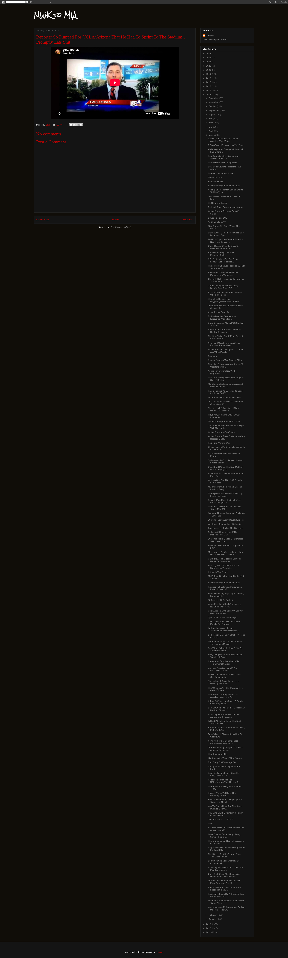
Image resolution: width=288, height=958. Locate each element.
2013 (209, 924)
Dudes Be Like (215, 177)
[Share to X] (76, 124)
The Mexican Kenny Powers (221, 173)
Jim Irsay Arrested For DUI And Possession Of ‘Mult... (222, 669)
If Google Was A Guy (218, 572)
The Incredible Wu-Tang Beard (222, 162)
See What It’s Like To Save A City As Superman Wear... (225, 649)
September (214, 110)
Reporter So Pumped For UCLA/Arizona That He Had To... (224, 781)
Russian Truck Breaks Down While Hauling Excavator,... (224, 330)
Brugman (212, 356)
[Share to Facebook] (78, 124)
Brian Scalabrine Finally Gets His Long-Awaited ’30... (223, 774)
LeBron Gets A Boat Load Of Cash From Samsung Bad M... (224, 881)
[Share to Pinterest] (81, 124)
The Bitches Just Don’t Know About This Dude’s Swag (224, 855)
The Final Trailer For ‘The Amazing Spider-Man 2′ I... (224, 507)
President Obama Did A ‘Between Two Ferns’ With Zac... (226, 895)
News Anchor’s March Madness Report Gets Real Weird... (223, 742)
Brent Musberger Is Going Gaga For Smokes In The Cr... (225, 800)
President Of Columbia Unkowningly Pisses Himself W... (225, 588)
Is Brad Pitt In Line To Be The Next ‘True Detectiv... (224, 722)
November (214, 102)
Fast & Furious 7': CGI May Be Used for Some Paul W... (225, 392)
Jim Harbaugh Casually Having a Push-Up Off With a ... (223, 682)
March (212, 135)
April (211, 131)
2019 (209, 74)
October (213, 106)
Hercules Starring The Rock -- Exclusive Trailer (222, 253)
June (211, 122)
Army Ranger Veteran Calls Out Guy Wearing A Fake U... (225, 655)
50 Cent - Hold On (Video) (220, 600)
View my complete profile (214, 39)
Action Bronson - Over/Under (222, 432)
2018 (209, 78)
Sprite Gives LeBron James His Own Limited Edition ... (225, 461)
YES (210, 823)
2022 (209, 61)
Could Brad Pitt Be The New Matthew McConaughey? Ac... (225, 468)
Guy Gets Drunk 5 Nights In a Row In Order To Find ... (225, 814)
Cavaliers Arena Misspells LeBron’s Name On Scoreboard (224, 560)
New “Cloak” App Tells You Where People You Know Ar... (224, 622)
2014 (209, 94)
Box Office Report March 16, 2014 (224, 582)
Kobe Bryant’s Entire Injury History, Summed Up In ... (224, 835)
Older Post (187, 219)
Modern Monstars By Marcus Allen (224, 397)
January (213, 919)
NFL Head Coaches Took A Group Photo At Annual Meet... (224, 344)
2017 (209, 82)
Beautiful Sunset (216, 181)
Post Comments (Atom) (121, 227)
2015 (209, 90)
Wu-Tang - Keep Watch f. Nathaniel (224, 524)
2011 (208, 932)
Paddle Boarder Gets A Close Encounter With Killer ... (222, 317)
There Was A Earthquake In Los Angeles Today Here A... (223, 695)
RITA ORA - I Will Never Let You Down (226, 145)
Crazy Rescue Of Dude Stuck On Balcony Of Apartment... (223, 247)
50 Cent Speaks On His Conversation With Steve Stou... (225, 540)
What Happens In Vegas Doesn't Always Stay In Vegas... (223, 715)
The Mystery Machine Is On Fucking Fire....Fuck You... (225, 494)
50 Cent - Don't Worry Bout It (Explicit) (226, 520)
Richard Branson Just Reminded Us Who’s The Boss (225, 293)
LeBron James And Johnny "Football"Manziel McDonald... (223, 629)
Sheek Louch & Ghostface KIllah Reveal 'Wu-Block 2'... (223, 409)
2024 (209, 53)
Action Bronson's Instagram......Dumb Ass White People (225, 350)
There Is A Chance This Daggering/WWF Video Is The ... (224, 300)
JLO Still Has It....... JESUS (220, 819)
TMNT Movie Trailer (217, 203)
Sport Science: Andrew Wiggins (223, 617)
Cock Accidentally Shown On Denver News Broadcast (225, 612)
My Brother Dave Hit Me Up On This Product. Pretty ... (225, 488)
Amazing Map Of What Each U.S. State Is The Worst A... (224, 566)
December (214, 98)
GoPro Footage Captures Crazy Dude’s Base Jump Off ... (223, 286)
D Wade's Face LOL (217, 218)
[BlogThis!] (73, 124)
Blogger (159, 952)
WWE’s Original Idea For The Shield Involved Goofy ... (225, 807)
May (211, 127)
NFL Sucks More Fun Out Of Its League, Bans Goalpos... (223, 260)
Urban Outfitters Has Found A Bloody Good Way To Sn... (225, 702)
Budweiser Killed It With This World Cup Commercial (224, 675)
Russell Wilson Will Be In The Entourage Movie (222, 794)
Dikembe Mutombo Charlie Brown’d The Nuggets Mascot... (225, 642)
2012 (209, 928)
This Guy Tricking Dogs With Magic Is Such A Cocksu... (225, 378)
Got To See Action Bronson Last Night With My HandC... (226, 426)
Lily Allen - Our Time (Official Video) (225, 758)
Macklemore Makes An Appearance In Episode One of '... (226, 385)
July (211, 118)
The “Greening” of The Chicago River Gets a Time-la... (225, 689)
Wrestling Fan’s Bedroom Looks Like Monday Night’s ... (225, 868)
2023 (209, 57)
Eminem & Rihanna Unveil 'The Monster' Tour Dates (223, 533)
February (213, 915)
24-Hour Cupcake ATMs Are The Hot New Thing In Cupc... (225, 240)
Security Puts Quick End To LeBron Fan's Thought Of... (224, 501)
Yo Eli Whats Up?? (217, 222)
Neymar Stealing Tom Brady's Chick (225, 360)
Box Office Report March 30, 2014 (224, 185)
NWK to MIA (55, 15)
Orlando (210, 35)
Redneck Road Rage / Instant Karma (225, 207)
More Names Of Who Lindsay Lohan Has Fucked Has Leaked (225, 553)
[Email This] (70, 124)
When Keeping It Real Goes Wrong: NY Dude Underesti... (225, 605)
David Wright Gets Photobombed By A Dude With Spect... (226, 233)
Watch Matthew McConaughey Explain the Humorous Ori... (226, 908)
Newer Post (42, 219)
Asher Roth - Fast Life (218, 312)
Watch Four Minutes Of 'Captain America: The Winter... (223, 139)
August (212, 114)
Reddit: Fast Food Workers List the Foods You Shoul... (224, 888)
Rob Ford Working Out (219, 443)
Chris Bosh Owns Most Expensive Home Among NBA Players (224, 875)
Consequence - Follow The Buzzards (225, 528)
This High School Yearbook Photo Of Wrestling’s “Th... (225, 365)
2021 (209, 66)
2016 (209, 86)
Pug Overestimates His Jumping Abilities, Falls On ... (223, 157)
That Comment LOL (217, 754)
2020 (209, 70)
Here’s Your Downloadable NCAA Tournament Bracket (223, 662)
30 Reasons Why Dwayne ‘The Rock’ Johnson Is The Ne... (225, 748)
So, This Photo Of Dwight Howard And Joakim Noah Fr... (226, 828)
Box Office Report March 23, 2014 (224, 421)
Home (115, 219)
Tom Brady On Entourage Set (222, 762)
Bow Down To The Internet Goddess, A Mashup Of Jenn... (226, 709)
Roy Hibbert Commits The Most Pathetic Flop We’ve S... (223, 273)
